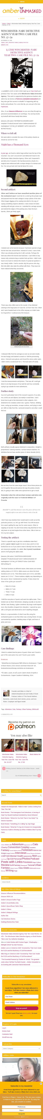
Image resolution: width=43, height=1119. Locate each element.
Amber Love (4, 44)
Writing (10, 870)
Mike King (4, 954)
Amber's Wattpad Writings (9, 912)
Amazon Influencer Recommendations (13, 893)
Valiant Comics (14, 868)
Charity (4, 847)
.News (8, 23)
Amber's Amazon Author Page (10, 900)
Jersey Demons (31, 853)
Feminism (27, 850)
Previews (27, 862)
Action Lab (8, 845)
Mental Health (16, 856)
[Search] (40, 795)
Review (5, 865)
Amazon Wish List (7, 896)
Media (21, 42)
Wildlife (26, 868)
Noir (34, 855)
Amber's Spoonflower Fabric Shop (12, 906)
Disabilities (33, 847)
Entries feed (6, 1031)
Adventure (8, 709)
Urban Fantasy (26, 709)
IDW (39, 850)
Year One (34, 91)
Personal (17, 859)
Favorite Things (14, 42)
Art (31, 844)
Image (3, 853)
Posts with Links (11, 861)
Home (4, 23)
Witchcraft (35, 709)
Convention (14, 847)
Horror (35, 850)
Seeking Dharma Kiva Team (10, 922)
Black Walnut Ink (35, 754)
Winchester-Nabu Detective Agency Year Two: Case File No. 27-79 (20, 34)
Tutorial (31, 865)
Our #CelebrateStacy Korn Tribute (26, 775)
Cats (13, 709)
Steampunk (24, 865)
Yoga (15, 871)
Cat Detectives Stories (8, 919)
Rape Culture (36, 862)
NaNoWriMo (28, 856)
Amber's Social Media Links (10, 903)
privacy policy (26, 1013)
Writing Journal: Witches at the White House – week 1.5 (22, 770)
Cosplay (25, 847)
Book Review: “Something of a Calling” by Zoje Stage (18, 824)
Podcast (34, 858)
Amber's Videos (6, 909)
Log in (4, 1028)
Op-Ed (10, 859)
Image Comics (10, 853)
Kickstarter (38, 853)
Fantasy (18, 709)
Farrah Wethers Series (15, 850)
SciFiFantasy (15, 865)
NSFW (39, 856)
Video (20, 868)
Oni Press (3, 859)
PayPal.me (4, 106)
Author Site (4, 915)
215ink (2, 844)
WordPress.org (7, 1037)
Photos (25, 42)
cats (6, 42)
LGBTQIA (5, 856)
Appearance (27, 844)
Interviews (20, 852)
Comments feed (7, 1034)
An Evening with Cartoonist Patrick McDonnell (15, 964)
